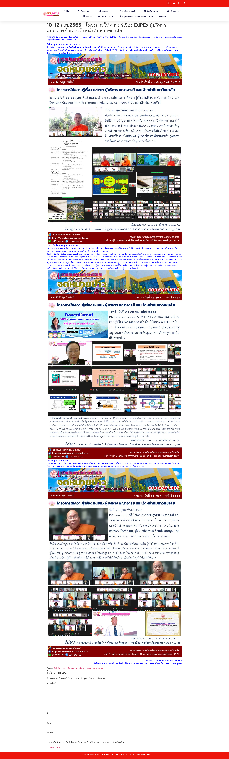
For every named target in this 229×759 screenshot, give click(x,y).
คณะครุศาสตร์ (92, 668)
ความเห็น (51, 683)
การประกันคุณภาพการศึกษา (73, 668)
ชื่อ (49, 713)
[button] (168, 3)
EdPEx (57, 668)
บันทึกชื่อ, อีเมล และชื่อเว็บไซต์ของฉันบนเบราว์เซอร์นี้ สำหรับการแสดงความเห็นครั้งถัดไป (86, 742)
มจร (101, 668)
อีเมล (49, 723)
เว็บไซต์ (50, 733)
